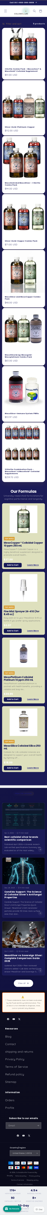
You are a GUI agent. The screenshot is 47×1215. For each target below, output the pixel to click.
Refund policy (14, 1074)
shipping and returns (19, 1051)
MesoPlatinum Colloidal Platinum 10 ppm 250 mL (18, 678)
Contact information (25, 1184)
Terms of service (17, 1180)
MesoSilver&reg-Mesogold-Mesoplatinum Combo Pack (18, 356)
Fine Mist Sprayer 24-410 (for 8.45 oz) (21, 613)
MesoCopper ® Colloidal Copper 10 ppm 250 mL (23, 544)
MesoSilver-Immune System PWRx (22, 413)
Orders (9, 1100)
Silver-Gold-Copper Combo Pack (21, 241)
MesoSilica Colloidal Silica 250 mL (22, 747)
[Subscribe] (38, 1125)
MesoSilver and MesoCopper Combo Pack (23, 298)
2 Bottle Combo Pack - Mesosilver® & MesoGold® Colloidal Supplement (23, 70)
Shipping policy (33, 1180)
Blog (8, 1036)
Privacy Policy (14, 1059)
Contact (10, 1044)
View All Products (23, 778)
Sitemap (10, 1081)
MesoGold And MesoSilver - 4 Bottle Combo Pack (22, 184)
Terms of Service (16, 1066)
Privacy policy (34, 1176)
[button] (5, 11)
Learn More (33, 565)
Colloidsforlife (21, 1172)
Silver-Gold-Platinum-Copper (20, 127)
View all (21, 983)
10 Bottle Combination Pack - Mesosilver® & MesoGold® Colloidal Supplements (22, 471)
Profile (9, 1107)
